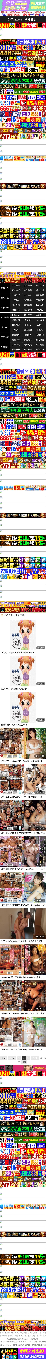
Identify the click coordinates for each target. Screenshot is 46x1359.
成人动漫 (40, 290)
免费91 (28, 335)
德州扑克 (40, 315)
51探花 (40, 325)
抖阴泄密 (40, 340)
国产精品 (16, 285)
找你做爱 (40, 305)
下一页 (35, 1058)
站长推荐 (5, 308)
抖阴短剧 (28, 349)
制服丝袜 (28, 300)
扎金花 (28, 320)
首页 (3, 1058)
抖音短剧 (16, 325)
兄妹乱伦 (28, 345)
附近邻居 (16, 305)
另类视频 (40, 300)
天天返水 (40, 320)
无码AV (5, 327)
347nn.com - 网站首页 (22, 19)
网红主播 (28, 285)
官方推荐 (5, 317)
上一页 (11, 1058)
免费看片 (16, 335)
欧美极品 (28, 290)
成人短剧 (40, 345)
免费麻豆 (16, 340)
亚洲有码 (16, 290)
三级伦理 (16, 295)
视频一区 (5, 288)
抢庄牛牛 (28, 315)
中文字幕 (28, 295)
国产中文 (16, 345)
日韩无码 (40, 349)
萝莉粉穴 (28, 340)
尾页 (24, 1062)
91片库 (16, 330)
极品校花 (16, 349)
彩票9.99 (16, 320)
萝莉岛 (40, 330)
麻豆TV (28, 325)
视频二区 (5, 298)
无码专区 (5, 337)
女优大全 (28, 330)
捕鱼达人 (16, 315)
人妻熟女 (16, 300)
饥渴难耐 (28, 305)
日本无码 (40, 285)
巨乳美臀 (40, 295)
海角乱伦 (40, 335)
